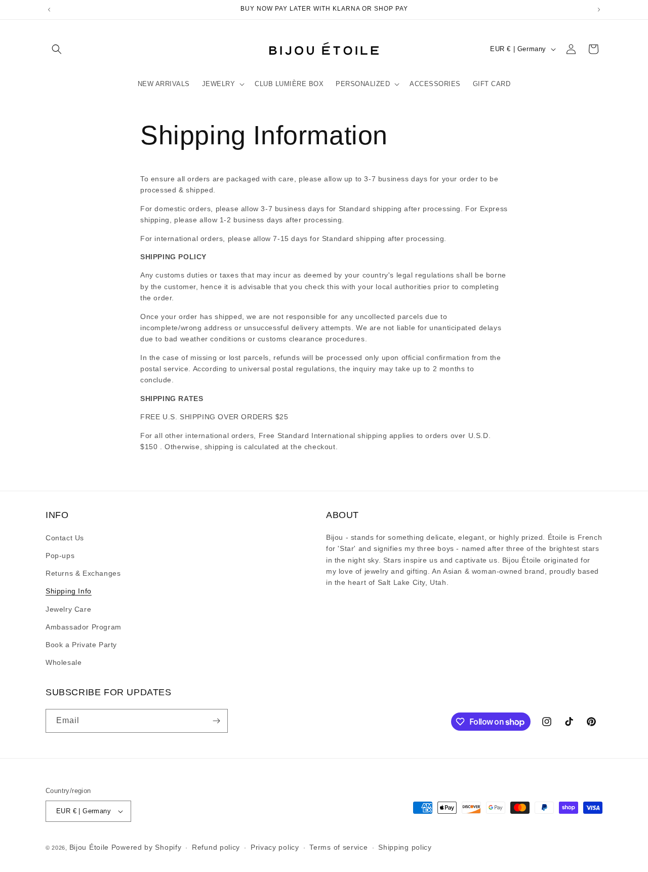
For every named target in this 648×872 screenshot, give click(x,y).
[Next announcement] (599, 9)
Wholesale (64, 662)
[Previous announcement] (49, 9)
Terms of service (338, 847)
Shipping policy (405, 847)
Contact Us (65, 538)
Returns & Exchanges (83, 573)
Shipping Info (69, 591)
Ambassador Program (84, 627)
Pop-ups (60, 555)
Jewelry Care (68, 609)
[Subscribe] (216, 721)
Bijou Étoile (90, 847)
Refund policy (216, 847)
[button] (57, 49)
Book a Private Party (81, 645)
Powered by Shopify (146, 847)
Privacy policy (275, 847)
